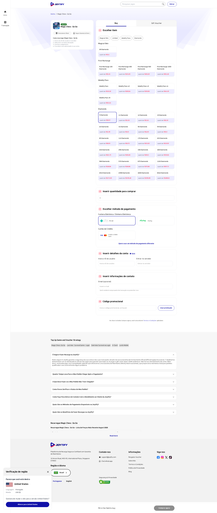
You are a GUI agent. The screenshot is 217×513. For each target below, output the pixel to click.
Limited (115, 38)
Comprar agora (164, 508)
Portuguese (57, 481)
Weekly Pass (126, 38)
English (69, 481)
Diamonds (138, 38)
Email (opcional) (104, 281)
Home (53, 14)
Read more (114, 436)
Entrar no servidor (143, 259)
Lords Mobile (123, 345)
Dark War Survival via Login (100, 345)
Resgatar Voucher (135, 457)
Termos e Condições (150, 320)
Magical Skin (104, 38)
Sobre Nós (132, 461)
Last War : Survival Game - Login (78, 345)
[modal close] (48, 471)
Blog (130, 471)
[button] (114, 354)
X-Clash (115, 345)
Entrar (172, 4)
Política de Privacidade (137, 468)
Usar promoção (166, 308)
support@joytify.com (108, 457)
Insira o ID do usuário (106, 259)
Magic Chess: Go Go (58, 345)
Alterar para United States (28, 504)
